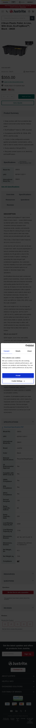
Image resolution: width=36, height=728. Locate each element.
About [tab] (29, 351)
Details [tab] (18, 351)
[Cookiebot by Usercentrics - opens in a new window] (25, 346)
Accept (18, 375)
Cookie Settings (17, 381)
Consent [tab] (6, 351)
